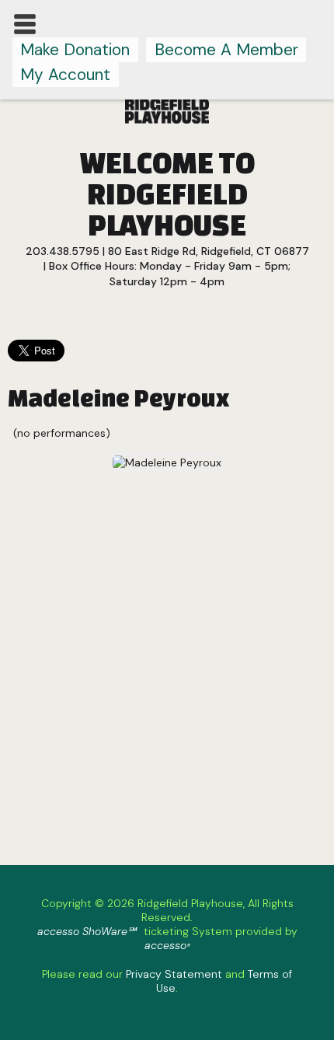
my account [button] (65, 74)
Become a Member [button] (226, 49)
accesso (167, 945)
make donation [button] (75, 49)
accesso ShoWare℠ (86, 931)
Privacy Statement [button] (174, 974)
